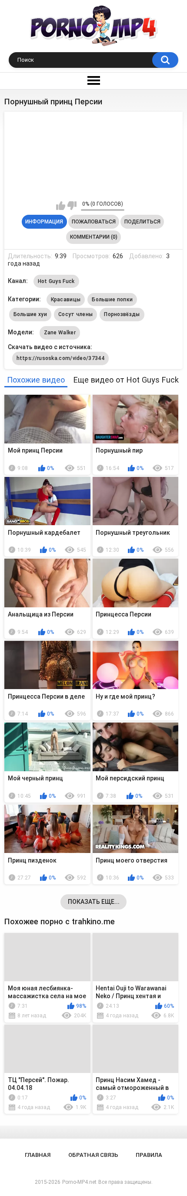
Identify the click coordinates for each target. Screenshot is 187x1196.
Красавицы (66, 300)
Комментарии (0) (93, 237)
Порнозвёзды (122, 314)
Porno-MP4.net (79, 1182)
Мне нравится (60, 205)
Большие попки (112, 300)
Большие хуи (30, 314)
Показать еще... (94, 901)
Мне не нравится (72, 205)
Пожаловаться (94, 222)
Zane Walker (60, 333)
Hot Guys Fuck (56, 281)
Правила (149, 1155)
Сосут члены (75, 314)
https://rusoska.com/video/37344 (60, 358)
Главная (37, 1155)
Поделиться (142, 222)
